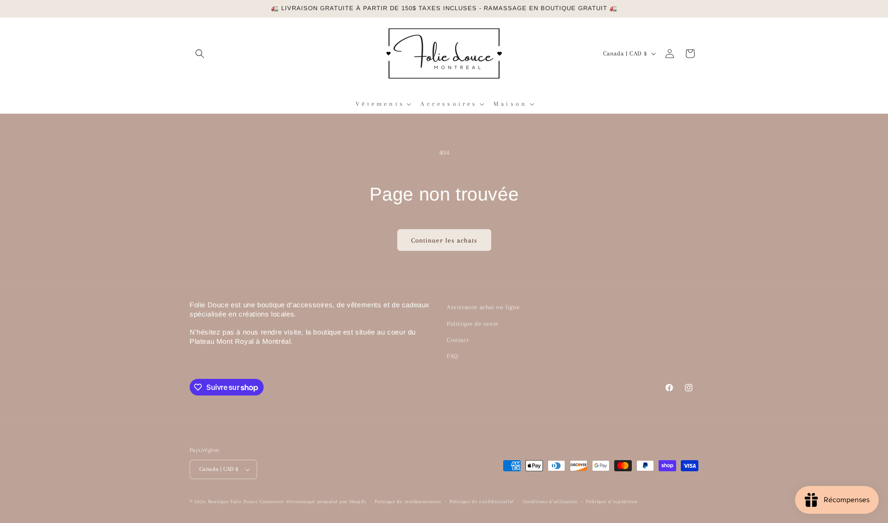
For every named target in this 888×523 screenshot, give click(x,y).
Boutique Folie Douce (233, 502)
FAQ (452, 356)
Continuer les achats (444, 240)
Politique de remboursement (408, 502)
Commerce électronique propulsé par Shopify (312, 502)
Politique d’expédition (611, 502)
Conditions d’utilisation (550, 502)
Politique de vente (473, 323)
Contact (458, 339)
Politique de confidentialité (482, 502)
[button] (200, 53)
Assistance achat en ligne (483, 307)
